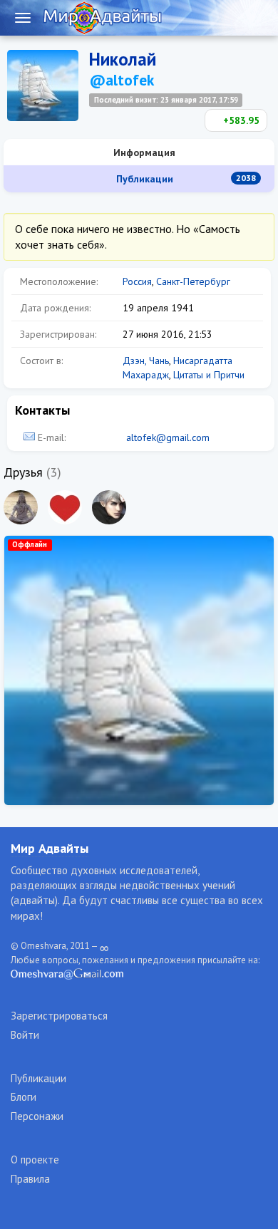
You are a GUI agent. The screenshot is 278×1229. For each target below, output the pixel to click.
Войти (25, 1035)
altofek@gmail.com (168, 437)
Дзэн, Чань (146, 360)
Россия (137, 281)
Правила (30, 1179)
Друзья (23, 472)
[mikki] (109, 507)
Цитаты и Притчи (208, 374)
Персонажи (37, 1116)
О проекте (35, 1159)
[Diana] (65, 507)
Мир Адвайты (49, 848)
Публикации (185, 178)
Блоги (23, 1097)
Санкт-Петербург (193, 281)
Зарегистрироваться (59, 1015)
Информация (142, 152)
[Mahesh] (21, 507)
